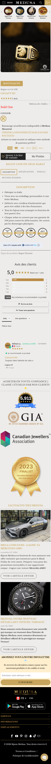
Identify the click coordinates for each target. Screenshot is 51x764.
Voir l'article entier (18, 576)
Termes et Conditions (25, 751)
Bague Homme (25, 253)
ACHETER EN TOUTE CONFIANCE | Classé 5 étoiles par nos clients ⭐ (26, 384)
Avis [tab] (5, 318)
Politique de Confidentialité (25, 756)
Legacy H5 (9, 365)
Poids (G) (41, 172)
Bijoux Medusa (18, 744)
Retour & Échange (11, 178)
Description (8, 172)
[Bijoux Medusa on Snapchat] (31, 736)
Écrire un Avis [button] (26, 304)
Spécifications (26, 172)
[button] (44, 757)
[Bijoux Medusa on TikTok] (34, 736)
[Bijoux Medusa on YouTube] (17, 736)
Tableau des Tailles (38, 104)
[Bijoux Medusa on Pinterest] (21, 736)
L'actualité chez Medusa (25, 505)
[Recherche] (41, 2)
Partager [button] (11, 368)
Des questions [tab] (21, 318)
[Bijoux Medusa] (25, 2)
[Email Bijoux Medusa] (39, 736)
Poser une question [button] (27, 310)
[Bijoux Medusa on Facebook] (12, 736)
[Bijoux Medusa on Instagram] (26, 736)
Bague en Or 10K (9, 89)
